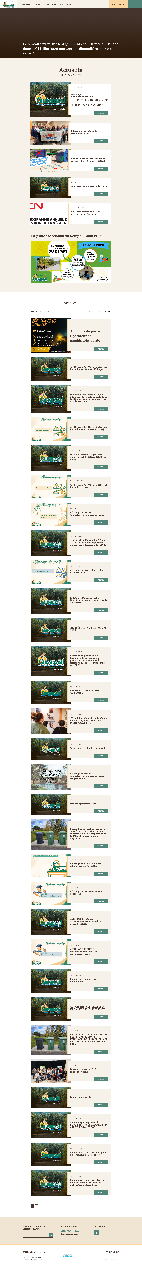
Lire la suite (101, 113)
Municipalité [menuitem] (26, 4)
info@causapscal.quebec (70, 1234)
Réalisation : (110, 1259)
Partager (111, 1252)
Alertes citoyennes (118, 4)
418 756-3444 (70, 1231)
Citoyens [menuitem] (37, 4)
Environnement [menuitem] (67, 4)
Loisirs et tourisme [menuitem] (50, 4)
